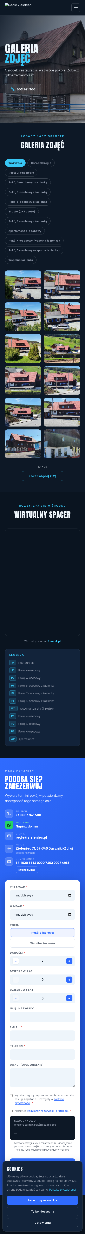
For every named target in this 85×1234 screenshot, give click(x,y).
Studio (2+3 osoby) (21, 211)
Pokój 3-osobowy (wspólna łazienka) (34, 250)
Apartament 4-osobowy (24, 231)
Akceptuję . (43, 1111)
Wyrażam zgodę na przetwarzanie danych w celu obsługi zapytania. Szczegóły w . (44, 1099)
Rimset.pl (54, 641)
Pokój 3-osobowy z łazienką (27, 192)
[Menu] (75, 7)
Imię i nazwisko (23, 1008)
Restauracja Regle (21, 172)
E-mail (16, 1027)
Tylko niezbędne (42, 1211)
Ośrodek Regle (41, 163)
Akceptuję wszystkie (42, 1200)
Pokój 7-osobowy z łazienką (27, 221)
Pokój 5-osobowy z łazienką (27, 202)
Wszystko (15, 163)
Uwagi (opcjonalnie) (27, 1065)
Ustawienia (42, 1223)
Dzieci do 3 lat (22, 990)
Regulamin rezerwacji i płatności (47, 1111)
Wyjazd (17, 906)
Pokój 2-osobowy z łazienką (27, 182)
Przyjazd (19, 886)
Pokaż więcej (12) (42, 476)
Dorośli (17, 952)
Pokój (15, 925)
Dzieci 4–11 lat (21, 971)
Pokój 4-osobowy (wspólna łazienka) (34, 240)
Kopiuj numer (26, 869)
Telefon (17, 1046)
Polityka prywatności (62, 1189)
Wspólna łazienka (20, 260)
